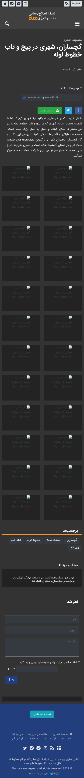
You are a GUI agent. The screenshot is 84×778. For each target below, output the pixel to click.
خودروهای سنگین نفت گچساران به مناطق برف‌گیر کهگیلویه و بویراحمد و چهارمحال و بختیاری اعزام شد (43, 579)
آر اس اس (17, 738)
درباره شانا (17, 734)
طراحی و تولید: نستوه (40, 774)
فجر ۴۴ (75, 548)
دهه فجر (16, 540)
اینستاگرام (25, 4)
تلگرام (18, 4)
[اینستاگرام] (45, 748)
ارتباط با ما (50, 738)
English (76, 4)
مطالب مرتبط (68, 565)
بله (12, 4)
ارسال (11, 679)
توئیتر (5, 4)
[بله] (32, 748)
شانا (42, 16)
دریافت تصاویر (47, 111)
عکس (79, 69)
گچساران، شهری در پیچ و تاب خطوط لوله (43, 51)
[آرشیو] (59, 748)
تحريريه (66, 738)
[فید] (52, 748)
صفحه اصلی (61, 734)
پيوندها (33, 738)
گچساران (71, 540)
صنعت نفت (53, 540)
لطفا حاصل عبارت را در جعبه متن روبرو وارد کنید (49, 662)
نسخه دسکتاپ (42, 714)
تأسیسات (66, 69)
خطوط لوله (34, 540)
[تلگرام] (39, 748)
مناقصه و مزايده (37, 734)
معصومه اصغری (72, 40)
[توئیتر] (25, 748)
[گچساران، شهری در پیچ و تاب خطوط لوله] (63, 178)
